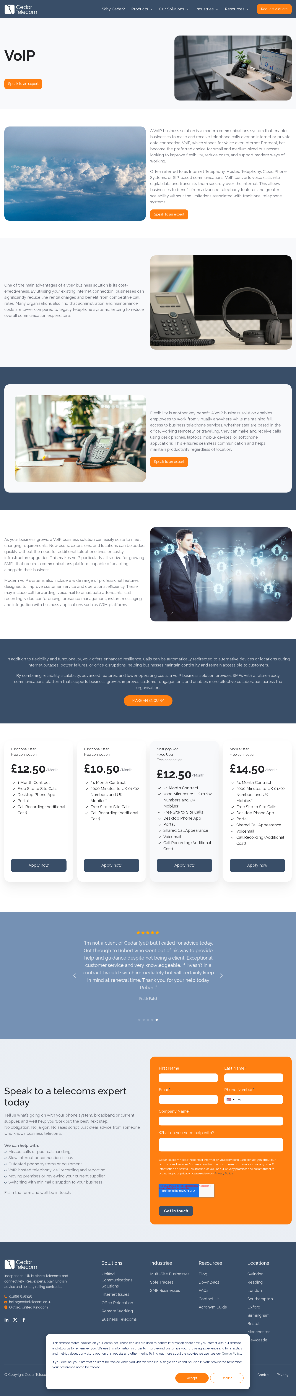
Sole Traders (161, 1282)
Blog (203, 1274)
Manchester (258, 1332)
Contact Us (209, 1299)
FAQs (203, 1290)
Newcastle (257, 1340)
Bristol (253, 1323)
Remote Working (117, 1311)
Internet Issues (115, 1294)
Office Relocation (117, 1302)
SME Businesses (165, 1290)
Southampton (260, 1299)
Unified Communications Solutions (117, 1280)
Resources (210, 1263)
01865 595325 (19, 1296)
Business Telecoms (119, 1319)
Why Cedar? (113, 9)
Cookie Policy (231, 1353)
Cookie (263, 1375)
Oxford (253, 1307)
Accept (192, 1378)
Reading (255, 1282)
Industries (161, 1263)
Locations (258, 1263)
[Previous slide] (74, 975)
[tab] (139, 1020)
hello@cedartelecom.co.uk (29, 1302)
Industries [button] (204, 9)
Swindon (255, 1274)
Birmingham (258, 1315)
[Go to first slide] (221, 975)
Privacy (282, 1375)
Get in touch (176, 1211)
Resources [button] (234, 9)
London (254, 1290)
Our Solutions (171, 9)
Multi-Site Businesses (170, 1274)
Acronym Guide (213, 1307)
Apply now (39, 865)
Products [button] (139, 9)
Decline (227, 1378)
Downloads (209, 1282)
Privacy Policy (224, 1173)
